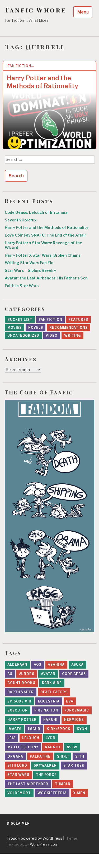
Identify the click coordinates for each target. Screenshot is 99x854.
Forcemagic (77, 710)
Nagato (52, 747)
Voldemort (19, 793)
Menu (83, 12)
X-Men (79, 793)
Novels (35, 328)
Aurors (26, 674)
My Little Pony (23, 747)
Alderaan (17, 664)
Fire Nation (46, 710)
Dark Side (52, 683)
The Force (46, 775)
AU (9, 674)
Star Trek (73, 765)
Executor (17, 710)
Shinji (63, 756)
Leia (11, 738)
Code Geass (74, 674)
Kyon (82, 729)
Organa (15, 756)
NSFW (72, 747)
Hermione (74, 720)
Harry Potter (22, 720)
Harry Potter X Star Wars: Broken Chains (43, 255)
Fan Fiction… (21, 66)
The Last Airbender (27, 784)
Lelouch (30, 738)
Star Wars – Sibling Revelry (30, 270)
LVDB (50, 738)
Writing (72, 335)
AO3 (37, 664)
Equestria (49, 701)
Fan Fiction (50, 320)
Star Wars (18, 775)
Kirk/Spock (58, 729)
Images (14, 729)
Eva (69, 701)
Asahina (56, 664)
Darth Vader (20, 692)
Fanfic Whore (35, 10)
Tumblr (62, 784)
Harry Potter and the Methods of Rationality (42, 82)
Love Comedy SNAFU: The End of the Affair (45, 235)
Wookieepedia (52, 793)
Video (52, 335)
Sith (79, 756)
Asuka (77, 664)
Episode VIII (19, 701)
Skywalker (45, 765)
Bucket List (19, 320)
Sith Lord (17, 765)
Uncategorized (23, 335)
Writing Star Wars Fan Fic (29, 262)
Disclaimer (18, 823)
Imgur (34, 729)
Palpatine (40, 756)
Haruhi (50, 720)
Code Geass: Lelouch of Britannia (36, 212)
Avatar (48, 674)
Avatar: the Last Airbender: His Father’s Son (46, 278)
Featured (78, 320)
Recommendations (68, 328)
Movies (14, 328)
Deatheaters (54, 692)
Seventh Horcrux (20, 220)
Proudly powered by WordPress (34, 838)
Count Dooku (21, 683)
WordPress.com (44, 844)
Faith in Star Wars (22, 285)
